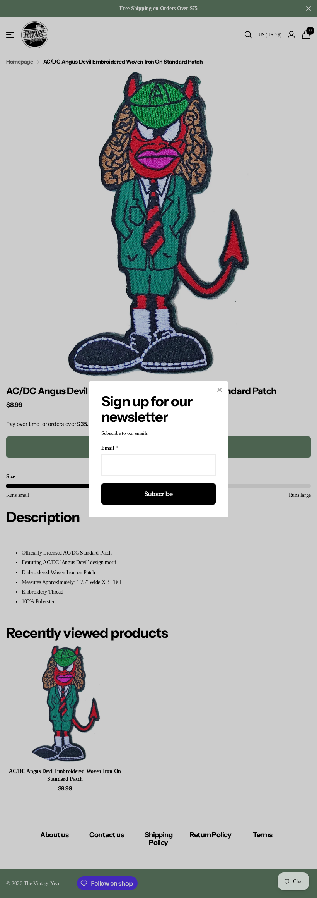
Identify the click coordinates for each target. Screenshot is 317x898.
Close (219, 389)
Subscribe (158, 493)
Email (109, 448)
